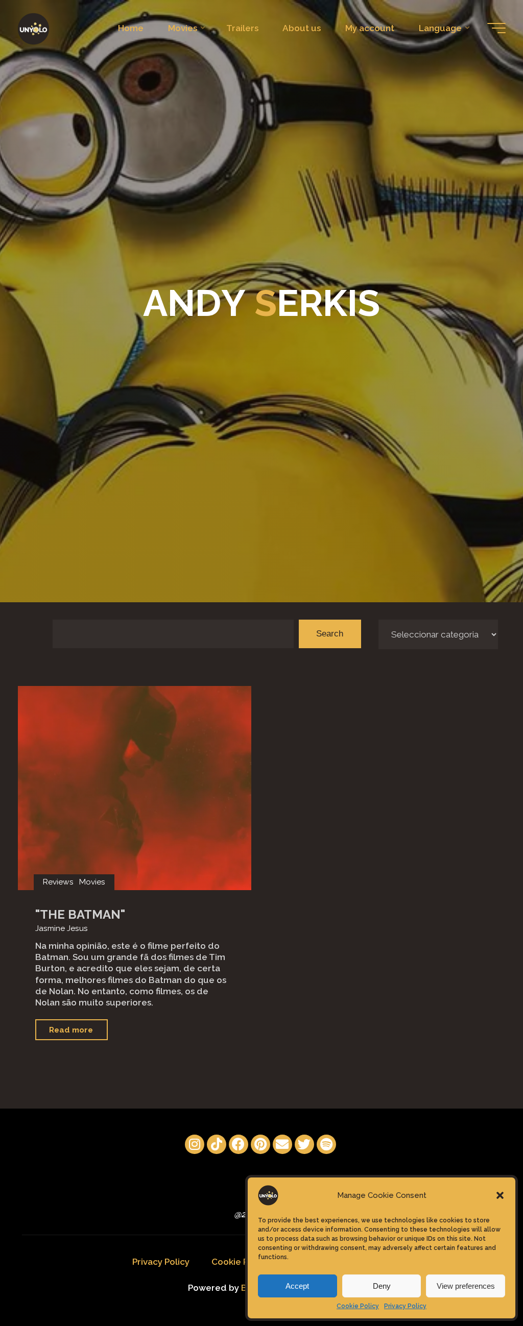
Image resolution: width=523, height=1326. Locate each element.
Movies (92, 882)
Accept (297, 1286)
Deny (382, 1286)
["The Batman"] (134, 788)
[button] (500, 1195)
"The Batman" (80, 914)
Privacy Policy (405, 1306)
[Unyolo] (33, 28)
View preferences (466, 1286)
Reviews (58, 882)
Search (329, 634)
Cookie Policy (358, 1306)
